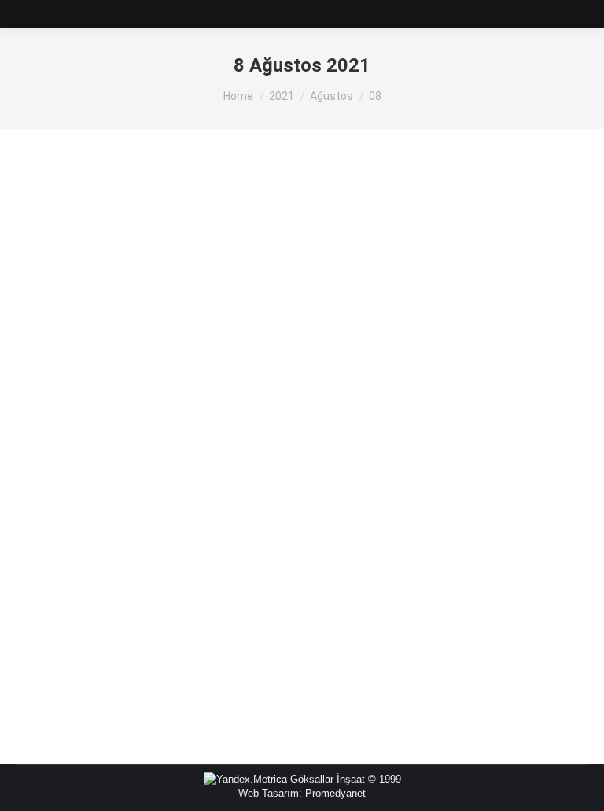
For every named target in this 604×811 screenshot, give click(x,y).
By (104, 577)
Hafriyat (53, 577)
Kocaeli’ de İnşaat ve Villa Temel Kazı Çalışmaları (193, 551)
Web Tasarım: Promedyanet (302, 793)
